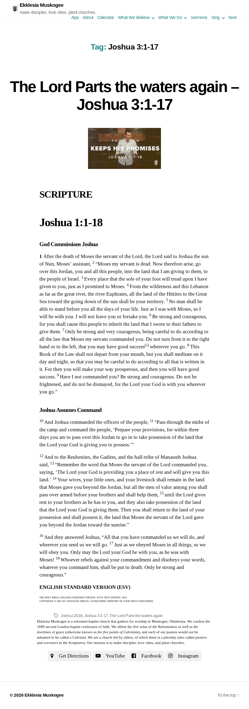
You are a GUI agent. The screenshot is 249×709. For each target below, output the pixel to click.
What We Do (170, 17)
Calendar (105, 17)
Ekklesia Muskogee (41, 5)
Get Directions (73, 656)
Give (232, 17)
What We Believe (134, 17)
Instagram (187, 656)
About (87, 17)
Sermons (199, 17)
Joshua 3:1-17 (96, 616)
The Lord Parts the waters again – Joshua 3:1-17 (124, 95)
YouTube (115, 656)
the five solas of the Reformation (152, 627)
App (75, 17)
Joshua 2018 (71, 616)
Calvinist (79, 637)
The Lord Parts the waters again (136, 616)
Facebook (150, 656)
